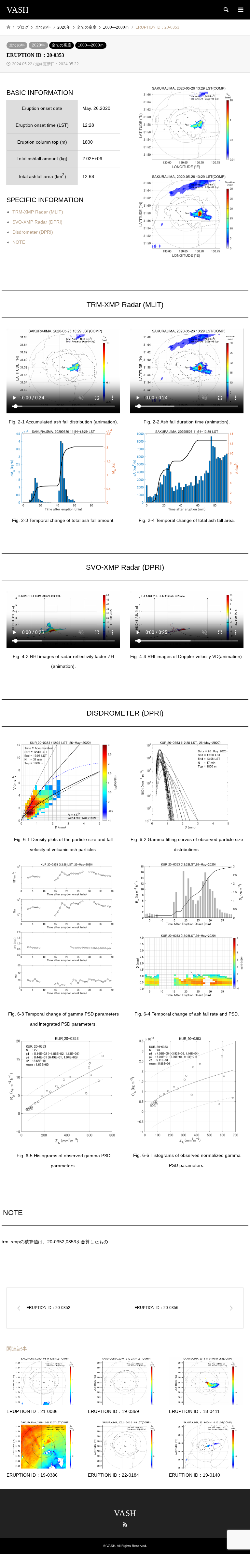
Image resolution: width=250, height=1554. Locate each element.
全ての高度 (61, 45)
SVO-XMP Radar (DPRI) (37, 222)
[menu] (240, 9)
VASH (125, 1513)
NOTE (18, 242)
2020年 (38, 45)
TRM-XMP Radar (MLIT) (37, 211)
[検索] (225, 9)
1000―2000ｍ (91, 45)
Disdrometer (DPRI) (32, 232)
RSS (125, 1524)
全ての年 (17, 45)
